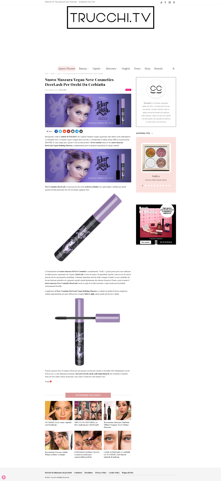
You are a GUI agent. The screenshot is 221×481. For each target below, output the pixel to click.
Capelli (96, 68)
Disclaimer (88, 473)
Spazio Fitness (67, 68)
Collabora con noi (87, 2)
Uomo (137, 68)
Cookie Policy (114, 473)
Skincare (111, 68)
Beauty (83, 68)
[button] (142, 185)
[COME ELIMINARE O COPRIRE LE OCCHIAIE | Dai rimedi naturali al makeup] (117, 440)
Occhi (128, 89)
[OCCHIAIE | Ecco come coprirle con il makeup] (58, 410)
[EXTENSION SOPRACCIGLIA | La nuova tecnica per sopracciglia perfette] (88, 440)
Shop (147, 68)
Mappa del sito (127, 473)
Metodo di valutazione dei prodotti (61, 2)
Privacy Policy (100, 473)
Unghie (126, 68)
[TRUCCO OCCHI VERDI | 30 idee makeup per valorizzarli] (88, 410)
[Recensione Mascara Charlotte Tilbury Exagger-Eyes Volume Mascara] (117, 410)
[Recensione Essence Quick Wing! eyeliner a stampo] (58, 440)
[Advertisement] (110, 47)
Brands (158, 68)
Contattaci (78, 473)
